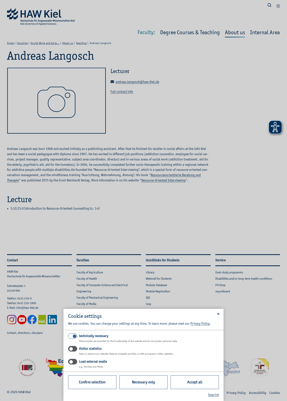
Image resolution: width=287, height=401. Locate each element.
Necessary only (143, 382)
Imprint (213, 395)
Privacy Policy (199, 323)
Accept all (194, 382)
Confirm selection (92, 382)
